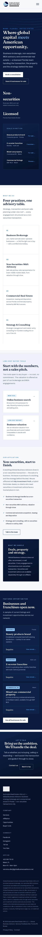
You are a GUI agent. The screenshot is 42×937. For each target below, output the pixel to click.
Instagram (6, 841)
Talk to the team (11, 532)
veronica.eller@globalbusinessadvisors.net (18, 869)
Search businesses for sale (15, 81)
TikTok (5, 845)
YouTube (6, 848)
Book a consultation (13, 74)
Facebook (6, 837)
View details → (31, 649)
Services (6, 815)
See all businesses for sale (15, 720)
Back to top (26, 767)
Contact (17, 930)
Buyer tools (7, 826)
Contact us (13, 765)
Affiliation (6, 818)
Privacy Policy (8, 930)
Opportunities (8, 822)
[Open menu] (37, 4)
